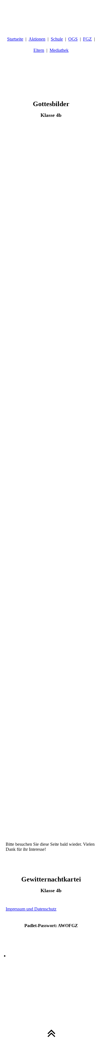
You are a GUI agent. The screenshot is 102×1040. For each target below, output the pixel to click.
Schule (57, 39)
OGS (73, 39)
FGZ (87, 39)
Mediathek (59, 50)
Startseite (15, 39)
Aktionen (37, 39)
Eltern (38, 50)
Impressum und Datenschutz (31, 909)
